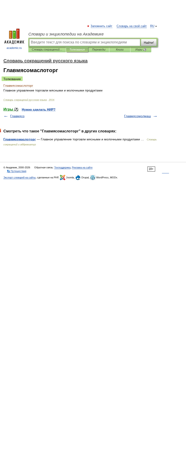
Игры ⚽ (141, 49)
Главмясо (17, 116)
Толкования (77, 49)
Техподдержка (62, 167)
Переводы (98, 49)
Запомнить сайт (101, 26)
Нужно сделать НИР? (39, 109)
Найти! (149, 42)
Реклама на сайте (82, 167)
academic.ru (14, 48)
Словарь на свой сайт (132, 26)
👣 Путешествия (16, 171)
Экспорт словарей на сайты (19, 177)
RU (152, 26)
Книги (120, 49)
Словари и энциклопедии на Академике (66, 34)
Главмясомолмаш (137, 116)
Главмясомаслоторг (19, 139)
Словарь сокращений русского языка (47, 49)
